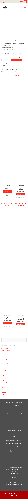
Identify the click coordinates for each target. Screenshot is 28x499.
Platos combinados (5, 382)
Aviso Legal (14, 480)
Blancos (7, 361)
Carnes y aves (4, 365)
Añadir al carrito (16, 59)
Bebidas (3, 353)
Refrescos (6, 357)
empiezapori (14, 495)
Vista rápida (7, 181)
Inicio (2, 40)
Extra (2, 375)
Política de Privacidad (14, 482)
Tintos (7, 363)
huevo (7, 65)
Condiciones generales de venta (14, 484)
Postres (3, 385)
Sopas (6, 40)
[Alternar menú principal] (25, 7)
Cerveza (6, 355)
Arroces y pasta (5, 348)
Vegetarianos (4, 392)
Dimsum (3, 368)
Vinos (5, 359)
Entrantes (3, 373)
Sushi (2, 390)
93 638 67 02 (4, 0)
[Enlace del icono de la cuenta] (18, 1)
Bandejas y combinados (6, 350)
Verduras (3, 394)
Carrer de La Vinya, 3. (14, 405)
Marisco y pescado (5, 377)
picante (10, 65)
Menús (2, 380)
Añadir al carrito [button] (7, 191)
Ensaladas (3, 370)
